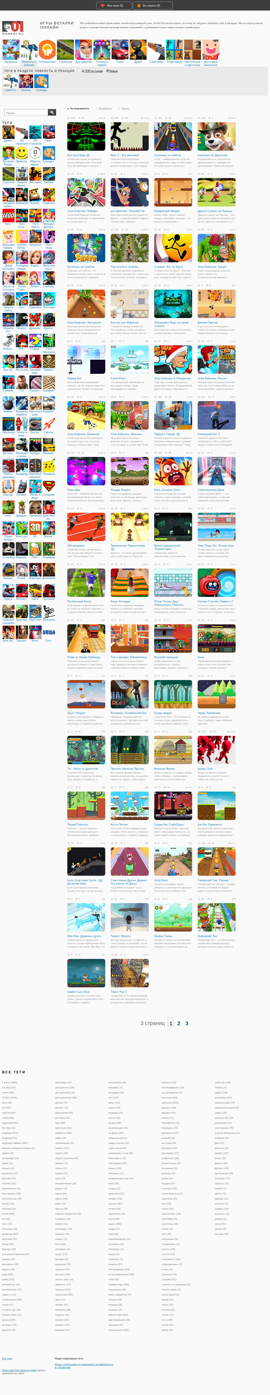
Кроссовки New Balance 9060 (19, 1370)
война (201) (8, 1279)
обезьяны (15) (116, 1173)
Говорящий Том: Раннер (213, 880)
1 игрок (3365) (9, 1082)
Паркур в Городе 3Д (167, 434)
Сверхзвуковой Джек (211, 489)
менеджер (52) (116, 1092)
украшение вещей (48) (227, 1107)
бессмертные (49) (12, 1198)
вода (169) (7, 1274)
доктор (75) (61, 1102)
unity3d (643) (9, 1112)
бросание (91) (9, 1239)
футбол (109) (222, 1168)
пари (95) (113, 1234)
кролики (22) (62, 1259)
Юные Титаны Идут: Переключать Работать (169, 603)
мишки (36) (114, 1107)
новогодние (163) (117, 1163)
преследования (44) (119, 1320)
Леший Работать (77, 824)
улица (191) (221, 1112)
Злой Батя (160, 880)
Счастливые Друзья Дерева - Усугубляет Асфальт (129, 882)
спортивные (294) (171, 1259)
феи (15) (219, 1143)
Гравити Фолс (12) (12, 1315)
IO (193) (6, 1107)
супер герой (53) (170, 1294)
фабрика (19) (222, 1138)
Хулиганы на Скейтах (81, 266)
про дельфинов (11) (172, 1092)
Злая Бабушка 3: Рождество (172, 378)
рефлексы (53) (169, 1148)
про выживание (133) (173, 1087)
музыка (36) (114, 1123)
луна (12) (60, 1299)
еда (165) (60, 1123)
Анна (201, 657)
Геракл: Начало (121, 936)
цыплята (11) (221, 1203)
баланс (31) (8, 1168)
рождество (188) (170, 1158)
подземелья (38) (117, 1289)
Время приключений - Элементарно (168, 547)
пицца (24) (114, 1254)
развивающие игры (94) (121, 1178)
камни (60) (61, 1193)
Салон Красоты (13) (172, 1193)
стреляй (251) (169, 1279)
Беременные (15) (11, 1188)
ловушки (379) (63, 1289)
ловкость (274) (63, 1284)
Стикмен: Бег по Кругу (168, 266)
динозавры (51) (63, 1082)
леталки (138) (62, 1274)
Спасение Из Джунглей (212, 155)
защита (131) (62, 1148)
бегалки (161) (9, 1183)
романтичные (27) (171, 1163)
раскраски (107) (170, 1133)
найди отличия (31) (118, 1143)
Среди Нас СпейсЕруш (169, 824)
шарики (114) (222, 1208)
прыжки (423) (169, 1112)
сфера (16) (167, 1299)
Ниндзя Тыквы (163, 936)
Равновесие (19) (170, 1123)
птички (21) (168, 1118)
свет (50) (166, 1203)
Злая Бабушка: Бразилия (83, 434)
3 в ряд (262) (9, 1087)
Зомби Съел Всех (78, 991)
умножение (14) (223, 1123)
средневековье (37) (172, 1264)
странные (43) (169, 1274)
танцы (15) (167, 1304)
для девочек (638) (64, 1087)
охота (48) (113, 1219)
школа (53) (220, 1224)
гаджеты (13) (9, 1294)
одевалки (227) (116, 1193)
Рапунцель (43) (170, 1128)
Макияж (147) (62, 1325)
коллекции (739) (63, 1229)
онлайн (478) (115, 1198)
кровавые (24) (62, 1249)
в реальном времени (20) (15, 1254)
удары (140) (221, 1092)
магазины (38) (62, 1309)
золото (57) (61, 1168)
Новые (113, 71)
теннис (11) (168, 1315)
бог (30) (6, 1219)
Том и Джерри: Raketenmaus (129, 657)
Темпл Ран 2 (119, 991)
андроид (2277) (10, 1133)
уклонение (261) (223, 1097)
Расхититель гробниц (124, 266)
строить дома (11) (171, 1289)
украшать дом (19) (225, 1102)
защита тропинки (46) (66, 1158)
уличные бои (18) (224, 1118)
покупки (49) (115, 1299)
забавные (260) (63, 1133)
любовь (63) (61, 1304)
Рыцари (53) (168, 1183)
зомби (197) (61, 1173)
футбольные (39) (224, 1173)
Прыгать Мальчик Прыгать (127, 768)
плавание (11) (115, 1259)
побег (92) (113, 1279)
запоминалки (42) (64, 1143)
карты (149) (61, 1198)
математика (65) (117, 1082)
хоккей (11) (221, 1188)
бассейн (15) (9, 1178)
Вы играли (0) (151, 5)
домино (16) (61, 1107)
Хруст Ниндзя (76, 713)
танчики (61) (168, 1309)
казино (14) (61, 1188)
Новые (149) (115, 1168)
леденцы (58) (62, 1269)
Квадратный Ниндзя (167, 211)
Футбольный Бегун (79, 601)
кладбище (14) (63, 1219)
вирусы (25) (8, 1269)
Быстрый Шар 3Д (78, 155)
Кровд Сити (205, 768)
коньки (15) (61, 1239)
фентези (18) (222, 1148)
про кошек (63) (169, 1097)
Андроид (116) (9, 1138)
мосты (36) (114, 1118)
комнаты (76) (62, 1234)
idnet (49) (7, 1102)
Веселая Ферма (164, 768)
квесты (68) (61, 1208)
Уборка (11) (221, 1087)
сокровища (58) (170, 1239)
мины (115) (114, 1102)
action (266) (8, 1092)
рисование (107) (170, 1153)
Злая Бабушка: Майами (82, 211)
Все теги (7, 1358)
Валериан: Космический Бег (129, 713)
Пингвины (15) (116, 1249)
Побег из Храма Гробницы (83, 657)
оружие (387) (115, 1203)
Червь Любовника (209, 713)
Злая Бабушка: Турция (212, 266)
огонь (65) (113, 1183)
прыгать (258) (169, 1107)
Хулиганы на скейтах (167, 155)
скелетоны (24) (170, 1224)
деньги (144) (8, 1320)
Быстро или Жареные (124, 322)
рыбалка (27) (169, 1173)
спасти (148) (168, 1249)
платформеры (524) (119, 1269)
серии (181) (168, 1208)
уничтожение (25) (224, 1128)
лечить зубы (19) (64, 1279)
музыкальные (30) (118, 1128)
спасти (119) (168, 1254)
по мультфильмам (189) (121, 1274)
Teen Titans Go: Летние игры (216, 545)
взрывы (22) (8, 1259)
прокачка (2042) (170, 1102)
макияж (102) (62, 1320)
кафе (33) (60, 1203)
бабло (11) (7, 1163)
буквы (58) (8, 1244)
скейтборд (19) (169, 1219)
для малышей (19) (65, 1092)
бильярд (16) (9, 1208)
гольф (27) (8, 1304)
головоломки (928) (12, 1299)
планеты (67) (115, 1264)
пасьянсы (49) (116, 1244)
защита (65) (61, 1153)
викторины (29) (10, 1264)
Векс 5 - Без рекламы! (125, 155)
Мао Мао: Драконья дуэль (84, 936)
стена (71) (167, 1269)
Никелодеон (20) (117, 1158)
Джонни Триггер (208, 322)
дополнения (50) (64, 1112)
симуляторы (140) (171, 1214)
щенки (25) (220, 1229)
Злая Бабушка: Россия (212, 378)
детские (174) (9, 1325)
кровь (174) (61, 1254)
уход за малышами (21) (227, 1133)
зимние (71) (61, 1163)
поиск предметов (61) (120, 1294)
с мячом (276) (169, 1188)
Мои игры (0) (115, 5)
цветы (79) (220, 1193)
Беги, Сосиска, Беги (167, 489)
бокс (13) (7, 1224)
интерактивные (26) (65, 1183)
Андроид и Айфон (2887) (15, 1143)
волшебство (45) (11, 1284)
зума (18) (60, 1178)
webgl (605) (8, 1118)
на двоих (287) (116, 1133)
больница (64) (9, 1229)
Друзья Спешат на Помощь (215, 211)
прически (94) (169, 1082)
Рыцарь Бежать (121, 489)
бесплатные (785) (11, 1193)
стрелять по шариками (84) (176, 1284)
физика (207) (222, 1153)
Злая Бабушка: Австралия (84, 322)
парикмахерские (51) (119, 1239)
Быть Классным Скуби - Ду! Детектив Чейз (85, 882)
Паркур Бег (74, 378)
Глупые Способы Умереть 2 (215, 601)
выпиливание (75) (11, 1289)
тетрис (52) (168, 1325)
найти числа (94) (117, 1148)
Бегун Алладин (120, 601)
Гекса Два (73, 489)
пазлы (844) (114, 1224)
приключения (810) (118, 1330)
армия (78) (8, 1153)
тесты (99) (167, 1320)
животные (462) (63, 1128)
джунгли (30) (9, 1330)
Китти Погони (119, 824)
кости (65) (60, 1244)
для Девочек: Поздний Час (128, 211)
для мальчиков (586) (66, 1097)
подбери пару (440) (118, 1284)
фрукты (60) (221, 1163)
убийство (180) (223, 1082)
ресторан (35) (169, 1143)
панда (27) (114, 1229)
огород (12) (114, 1188)
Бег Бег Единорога (210, 824)
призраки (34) (115, 1325)
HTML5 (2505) (9, 1097)
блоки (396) (8, 1214)
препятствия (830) (118, 1315)
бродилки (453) (10, 1234)
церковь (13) (221, 1198)
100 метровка (75, 545)
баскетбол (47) (10, 1173)
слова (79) (167, 1229)
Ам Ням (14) (8, 1128)
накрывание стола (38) (120, 1153)
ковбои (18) (61, 1224)
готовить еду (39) (11, 1309)
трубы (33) (167, 1330)
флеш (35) (220, 1158)
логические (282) (64, 1294)
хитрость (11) (222, 1183)
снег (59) (166, 1234)
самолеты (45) (169, 1198)
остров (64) (114, 1208)
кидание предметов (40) (68, 1214)
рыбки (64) (167, 1178)
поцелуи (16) (115, 1309)
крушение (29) (63, 1264)
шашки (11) (221, 1219)
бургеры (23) (9, 1249)
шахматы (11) (222, 1214)
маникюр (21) (62, 1330)
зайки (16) (60, 1138)
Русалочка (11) (170, 1168)
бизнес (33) (8, 1203)
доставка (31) (62, 1118)
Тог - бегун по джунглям (82, 768)
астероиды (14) (10, 1158)
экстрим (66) (221, 1234)
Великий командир (166, 657)
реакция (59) (168, 1138)
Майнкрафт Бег (207, 936)
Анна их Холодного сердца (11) (18, 1148)
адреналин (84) (10, 1123)
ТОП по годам (93, 71)
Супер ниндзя (163, 713)
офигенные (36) (116, 1214)
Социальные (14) (171, 1244)
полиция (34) (115, 1304)
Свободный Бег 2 (209, 434)
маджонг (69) (62, 1315)
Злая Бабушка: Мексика (126, 434)
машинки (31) (115, 1087)
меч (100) (113, 1097)
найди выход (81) (117, 1138)
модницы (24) (115, 1112)
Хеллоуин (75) (222, 1178)
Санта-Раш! (118, 378)
